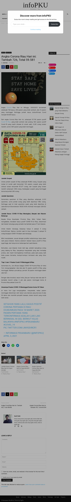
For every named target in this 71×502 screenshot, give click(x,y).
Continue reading (35, 29)
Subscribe (54, 24)
